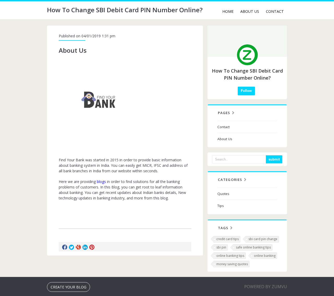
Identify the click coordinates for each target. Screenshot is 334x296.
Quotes (223, 193)
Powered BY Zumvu (265, 286)
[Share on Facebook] (64, 247)
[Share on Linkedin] (85, 247)
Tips (220, 205)
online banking (265, 255)
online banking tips (230, 255)
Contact (275, 11)
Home (228, 11)
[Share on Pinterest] (91, 247)
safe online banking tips (253, 247)
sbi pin (221, 247)
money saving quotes (232, 264)
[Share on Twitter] (71, 247)
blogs (101, 181)
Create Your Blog (68, 287)
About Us (249, 11)
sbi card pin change (262, 239)
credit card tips (227, 239)
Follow (246, 91)
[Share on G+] (78, 247)
